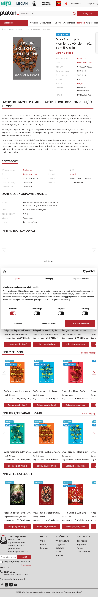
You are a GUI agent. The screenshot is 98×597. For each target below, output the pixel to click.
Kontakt (44, 548)
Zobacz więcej (25, 565)
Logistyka (59, 555)
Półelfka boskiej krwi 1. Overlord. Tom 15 (24, 512)
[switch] (37, 313)
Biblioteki (59, 548)
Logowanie (81, 544)
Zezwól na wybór (49, 323)
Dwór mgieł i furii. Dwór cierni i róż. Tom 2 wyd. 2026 (31, 451)
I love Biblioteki (83, 551)
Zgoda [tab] (17, 279)
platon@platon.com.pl (14, 579)
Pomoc (79, 548)
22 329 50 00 (9, 572)
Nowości (34, 22)
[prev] (4, 251)
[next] (94, 251)
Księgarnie (60, 544)
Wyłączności (69, 22)
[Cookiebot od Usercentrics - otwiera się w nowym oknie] (84, 272)
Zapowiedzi (45, 22)
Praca (43, 544)
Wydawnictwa (62, 541)
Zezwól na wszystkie (80, 323)
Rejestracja (81, 541)
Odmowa (18, 323)
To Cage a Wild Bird (75, 512)
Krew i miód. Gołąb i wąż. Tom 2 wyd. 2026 (55, 512)
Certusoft (78, 592)
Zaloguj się (87, 13)
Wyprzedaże (92, 22)
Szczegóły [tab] (49, 279)
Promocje (80, 22)
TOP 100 (57, 22)
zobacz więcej (88, 352)
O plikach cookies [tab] (81, 279)
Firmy (58, 551)
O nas (43, 541)
